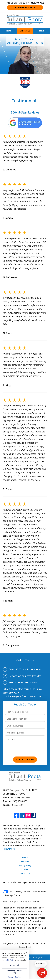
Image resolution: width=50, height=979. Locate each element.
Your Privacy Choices (20, 891)
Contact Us (25, 31)
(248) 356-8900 (19, 801)
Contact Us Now (25, 759)
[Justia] (33, 815)
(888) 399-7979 (22, 797)
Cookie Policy (39, 891)
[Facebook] (16, 815)
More (41, 31)
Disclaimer (25, 861)
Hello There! (40, 964)
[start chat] (42, 973)
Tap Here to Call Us (25, 7)
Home (8, 31)
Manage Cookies (13, 895)
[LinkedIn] (22, 815)
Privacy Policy (25, 865)
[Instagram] (28, 815)
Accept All (14, 965)
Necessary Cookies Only (15, 972)
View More (9, 848)
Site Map (25, 869)
